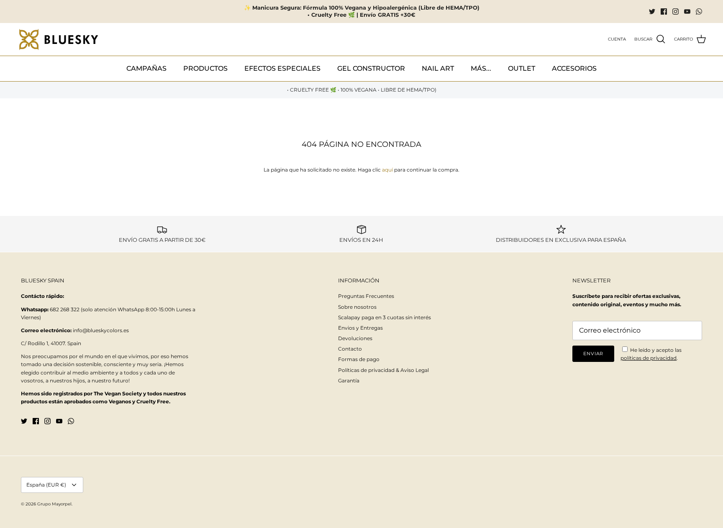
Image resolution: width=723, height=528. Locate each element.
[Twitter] (652, 11)
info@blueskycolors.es (101, 330)
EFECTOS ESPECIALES (282, 68)
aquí (387, 170)
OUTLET (521, 68)
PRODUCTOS (205, 68)
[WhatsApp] (699, 11)
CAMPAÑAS (146, 68)
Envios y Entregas (360, 328)
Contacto (350, 349)
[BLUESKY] (58, 39)
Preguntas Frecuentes (366, 296)
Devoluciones (355, 338)
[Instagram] (675, 11)
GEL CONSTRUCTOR (371, 68)
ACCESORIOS (574, 68)
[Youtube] (687, 11)
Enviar (593, 353)
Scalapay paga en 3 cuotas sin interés (384, 317)
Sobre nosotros (357, 307)
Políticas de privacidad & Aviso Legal (383, 370)
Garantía (348, 380)
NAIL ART (438, 68)
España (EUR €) (46, 485)
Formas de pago (358, 359)
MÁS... (481, 68)
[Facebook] (664, 11)
